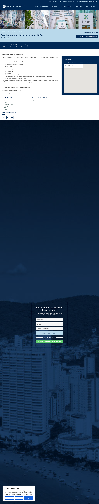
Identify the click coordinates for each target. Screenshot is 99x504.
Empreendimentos (66, 6)
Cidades (54, 6)
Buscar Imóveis (44, 6)
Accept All (28, 498)
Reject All (19, 498)
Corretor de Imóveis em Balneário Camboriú (33, 93)
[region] (19, 493)
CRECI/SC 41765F (14, 93)
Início (36, 6)
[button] (2, 19)
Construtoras (78, 6)
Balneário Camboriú (16, 32)
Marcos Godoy (5, 93)
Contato (93, 6)
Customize (9, 498)
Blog (87, 6)
